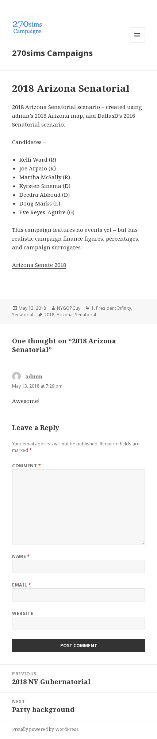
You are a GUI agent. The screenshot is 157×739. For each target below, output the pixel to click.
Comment (26, 466)
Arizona (65, 315)
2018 (49, 315)
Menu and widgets (137, 42)
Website (22, 613)
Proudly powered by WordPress (45, 729)
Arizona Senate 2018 (39, 264)
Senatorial (22, 315)
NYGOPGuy (68, 308)
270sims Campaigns (52, 52)
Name (21, 556)
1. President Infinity (111, 308)
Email (21, 585)
